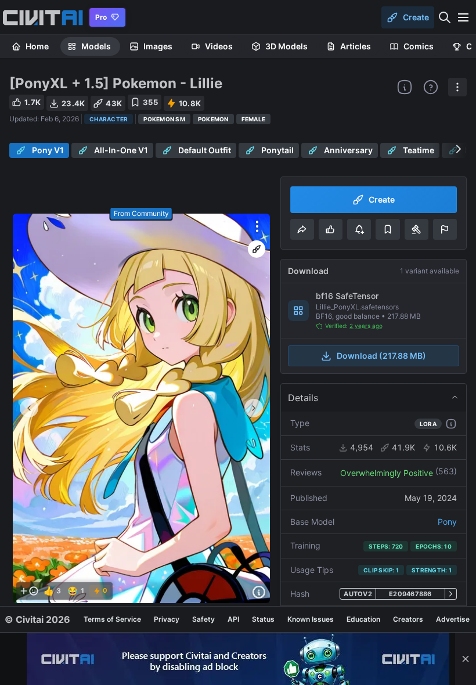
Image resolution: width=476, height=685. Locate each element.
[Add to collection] (387, 229)
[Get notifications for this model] (359, 229)
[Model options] (457, 87)
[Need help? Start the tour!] (430, 87)
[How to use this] (451, 424)
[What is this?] (404, 87)
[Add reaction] (29, 591)
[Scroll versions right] (458, 149)
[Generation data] (259, 592)
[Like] (330, 229)
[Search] (445, 17)
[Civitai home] (43, 17)
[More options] (257, 226)
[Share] (302, 229)
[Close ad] (465, 659)
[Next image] (253, 408)
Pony (447, 522)
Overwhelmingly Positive (386, 473)
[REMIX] (256, 249)
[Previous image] (29, 408)
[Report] (445, 229)
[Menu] (463, 17)
